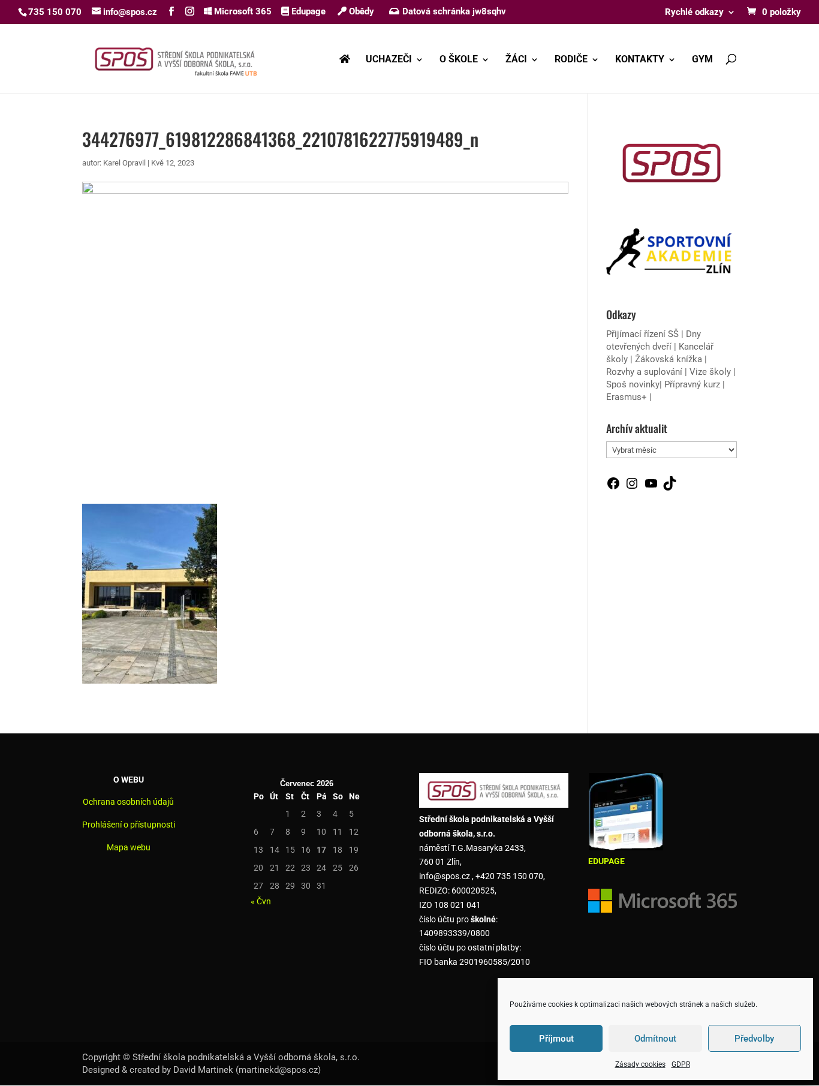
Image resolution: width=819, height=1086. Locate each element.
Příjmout (556, 1038)
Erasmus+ (626, 397)
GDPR (681, 1064)
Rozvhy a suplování (645, 371)
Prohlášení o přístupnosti (128, 824)
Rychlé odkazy (694, 12)
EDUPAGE (606, 861)
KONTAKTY (639, 60)
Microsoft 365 (242, 11)
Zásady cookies (640, 1064)
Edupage (307, 11)
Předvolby (754, 1038)
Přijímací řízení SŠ (642, 334)
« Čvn (261, 901)
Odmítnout (655, 1038)
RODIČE (571, 60)
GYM (702, 60)
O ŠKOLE (458, 60)
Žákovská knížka (668, 359)
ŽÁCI (516, 60)
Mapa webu (128, 847)
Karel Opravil (124, 162)
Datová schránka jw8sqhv (454, 11)
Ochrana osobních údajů (128, 802)
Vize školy (711, 371)
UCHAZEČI (389, 60)
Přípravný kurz (692, 384)
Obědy (360, 11)
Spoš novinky (633, 384)
